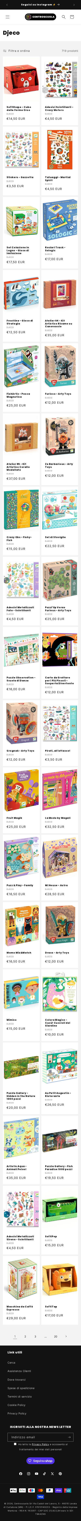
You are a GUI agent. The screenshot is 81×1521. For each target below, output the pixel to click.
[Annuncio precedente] (7, 5)
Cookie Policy (17, 1405)
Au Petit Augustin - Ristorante (58, 1094)
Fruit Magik (14, 818)
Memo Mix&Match (19, 952)
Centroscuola (21, 1503)
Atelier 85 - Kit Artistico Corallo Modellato (18, 467)
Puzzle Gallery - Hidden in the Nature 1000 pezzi (21, 1096)
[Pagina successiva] (66, 1336)
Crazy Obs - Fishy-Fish (19, 539)
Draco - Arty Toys (57, 952)
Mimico (12, 1019)
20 (55, 1336)
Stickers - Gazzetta (20, 177)
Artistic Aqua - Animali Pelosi (17, 1168)
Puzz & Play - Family (20, 885)
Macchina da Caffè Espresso (20, 1308)
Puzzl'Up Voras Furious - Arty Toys (58, 609)
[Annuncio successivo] (74, 5)
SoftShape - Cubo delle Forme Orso (19, 108)
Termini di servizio (20, 1396)
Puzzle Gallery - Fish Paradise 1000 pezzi (59, 1168)
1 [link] (15, 1336)
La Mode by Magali (57, 818)
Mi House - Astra (56, 885)
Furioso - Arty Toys (58, 393)
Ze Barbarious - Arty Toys (59, 465)
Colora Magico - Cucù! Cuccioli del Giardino (57, 1022)
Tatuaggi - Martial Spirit (58, 179)
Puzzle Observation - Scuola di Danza (21, 679)
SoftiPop (51, 1236)
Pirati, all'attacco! (57, 750)
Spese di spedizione (21, 1388)
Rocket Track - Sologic (55, 249)
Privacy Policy (17, 1413)
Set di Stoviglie (55, 537)
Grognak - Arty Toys (20, 750)
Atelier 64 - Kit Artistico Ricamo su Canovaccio (58, 323)
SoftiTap (51, 1306)
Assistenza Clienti (19, 1371)
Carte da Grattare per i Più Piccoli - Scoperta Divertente (59, 680)
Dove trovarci (17, 1379)
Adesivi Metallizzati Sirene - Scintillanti (20, 1238)
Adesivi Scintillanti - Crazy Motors (59, 108)
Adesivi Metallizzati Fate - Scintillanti (20, 609)
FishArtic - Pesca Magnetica (18, 395)
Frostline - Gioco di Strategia (20, 322)
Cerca (11, 1362)
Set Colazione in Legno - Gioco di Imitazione (18, 250)
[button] (7, 17)
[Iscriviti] (69, 1437)
